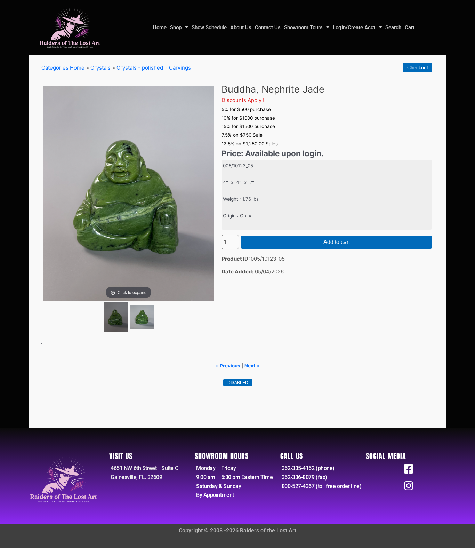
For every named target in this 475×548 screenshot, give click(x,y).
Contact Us (268, 27)
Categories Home (62, 67)
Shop (176, 27)
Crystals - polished (139, 67)
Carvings (180, 67)
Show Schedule (209, 27)
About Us (240, 27)
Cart (409, 27)
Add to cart (336, 242)
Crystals (100, 67)
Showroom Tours (303, 27)
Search (393, 27)
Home (160, 27)
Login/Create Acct (354, 27)
